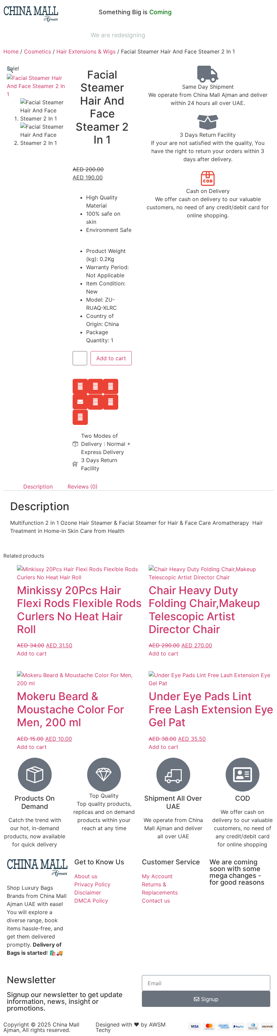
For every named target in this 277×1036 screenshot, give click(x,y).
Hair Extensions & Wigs (86, 51)
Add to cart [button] (32, 653)
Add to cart (111, 358)
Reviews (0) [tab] (83, 486)
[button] (80, 386)
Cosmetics (37, 51)
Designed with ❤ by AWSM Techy (131, 1027)
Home (11, 51)
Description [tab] (38, 486)
